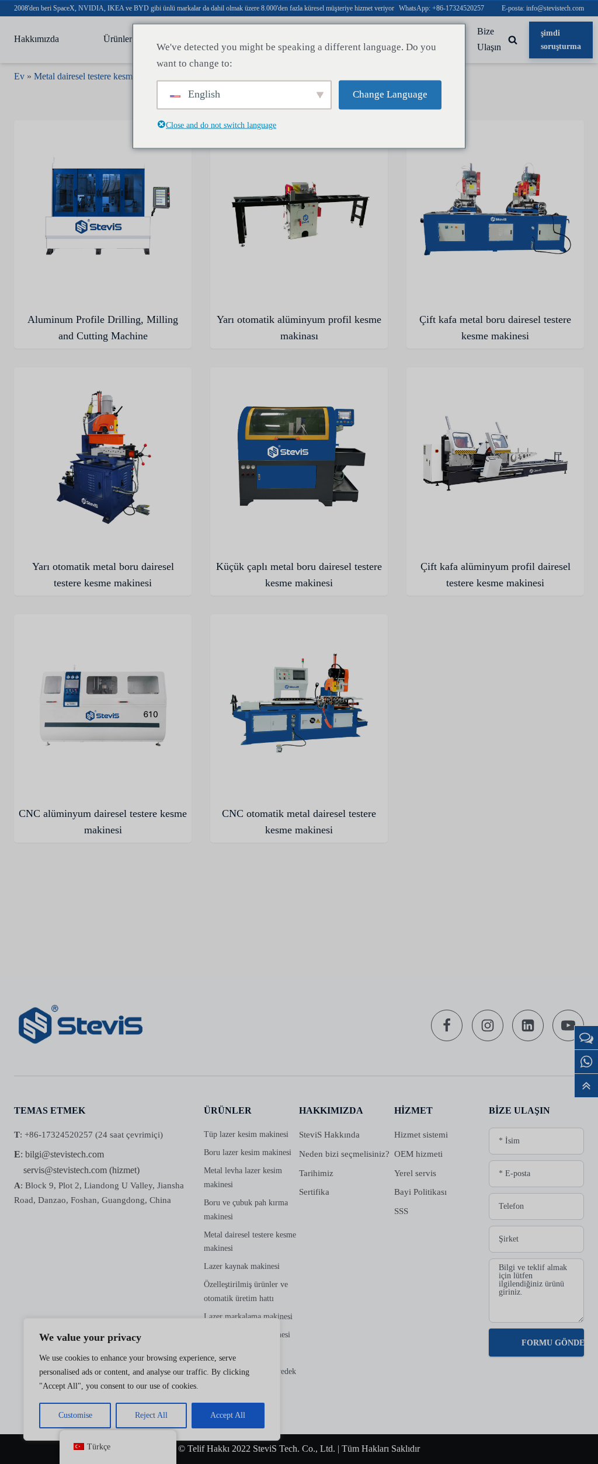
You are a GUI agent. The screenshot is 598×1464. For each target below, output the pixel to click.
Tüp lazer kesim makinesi (246, 1134)
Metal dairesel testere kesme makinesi (103, 76)
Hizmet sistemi (421, 1134)
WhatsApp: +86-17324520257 (441, 8)
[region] (151, 1379)
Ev (19, 76)
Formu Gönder (552, 1342)
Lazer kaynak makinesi (242, 1266)
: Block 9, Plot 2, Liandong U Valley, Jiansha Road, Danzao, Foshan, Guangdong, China (99, 1193)
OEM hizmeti (418, 1154)
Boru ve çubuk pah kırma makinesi (246, 1209)
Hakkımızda (36, 39)
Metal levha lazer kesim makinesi (243, 1177)
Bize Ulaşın (489, 39)
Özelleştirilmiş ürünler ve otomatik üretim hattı (246, 1291)
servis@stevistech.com (65, 1170)
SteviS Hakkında (329, 1134)
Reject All (151, 1415)
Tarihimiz (316, 1173)
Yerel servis (415, 1173)
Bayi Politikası (420, 1192)
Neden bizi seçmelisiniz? (344, 1154)
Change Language (390, 94)
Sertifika (314, 1192)
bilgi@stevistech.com (64, 1154)
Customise (75, 1415)
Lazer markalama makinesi (248, 1316)
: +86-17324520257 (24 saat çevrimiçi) (88, 1134)
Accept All (227, 1415)
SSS (401, 1211)
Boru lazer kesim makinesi (247, 1152)
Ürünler (117, 39)
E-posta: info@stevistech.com (543, 8)
